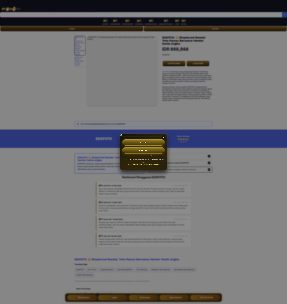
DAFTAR (143, 150)
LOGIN (143, 142)
